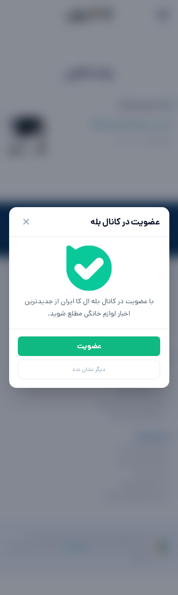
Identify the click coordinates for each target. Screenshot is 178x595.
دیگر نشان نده (89, 369)
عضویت (89, 346)
